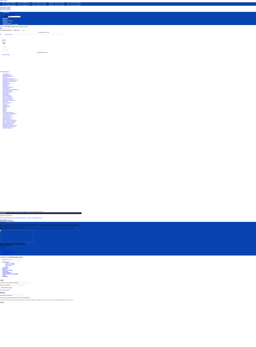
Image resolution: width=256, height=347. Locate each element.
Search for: (5, 16)
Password (5, 285)
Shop (5, 26)
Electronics (5, 82)
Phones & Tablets (7, 96)
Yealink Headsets (7, 128)
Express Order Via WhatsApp (7, 221)
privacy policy (70, 299)
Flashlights (5, 84)
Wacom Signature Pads (8, 123)
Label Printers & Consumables (10, 24)
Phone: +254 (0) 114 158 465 (31, 2)
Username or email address (9, 282)
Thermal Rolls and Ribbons (9, 113)
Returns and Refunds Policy (9, 252)
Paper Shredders (7, 23)
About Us (5, 250)
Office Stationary (6, 95)
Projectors (5, 22)
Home (1, 26)
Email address (6, 295)
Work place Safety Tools (8, 126)
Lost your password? (5, 290)
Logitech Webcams (7, 90)
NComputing (6, 93)
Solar (4, 108)
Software (5, 107)
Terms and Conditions (8, 251)
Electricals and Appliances (9, 81)
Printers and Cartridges (8, 100)
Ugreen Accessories (10, 14)
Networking (5, 18)
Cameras (5, 77)
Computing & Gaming (8, 78)
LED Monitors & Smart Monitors (10, 89)
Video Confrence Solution (9, 122)
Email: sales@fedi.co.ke (16, 2)
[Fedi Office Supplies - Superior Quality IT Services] (5, 8)
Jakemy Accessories (7, 87)
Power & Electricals (7, 20)
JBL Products (8, 16)
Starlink (4, 110)
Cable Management (7, 76)
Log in (10, 287)
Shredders (5, 105)
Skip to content (3, 0)
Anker (6, 17)
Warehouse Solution (7, 124)
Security (5, 19)
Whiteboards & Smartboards (9, 125)
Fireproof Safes (6, 83)
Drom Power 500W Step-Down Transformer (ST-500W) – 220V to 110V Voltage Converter (21, 217)
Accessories (6, 12)
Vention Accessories (10, 13)
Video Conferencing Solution (9, 120)
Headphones (6, 86)
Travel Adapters (6, 116)
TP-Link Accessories (7, 114)
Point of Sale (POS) (7, 98)
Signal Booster (6, 106)
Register (2, 302)
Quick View (3, 213)
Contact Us (5, 254)
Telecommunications (7, 112)
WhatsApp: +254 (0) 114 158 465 (48, 2)
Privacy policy (6, 253)
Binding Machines (7, 75)
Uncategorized (6, 118)
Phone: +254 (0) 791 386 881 (66, 2)
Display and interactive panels (10, 80)
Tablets (4, 111)
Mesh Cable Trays (7, 92)
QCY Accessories (7, 102)
